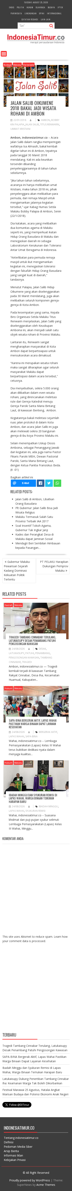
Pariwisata (16, 13)
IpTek (60, 7)
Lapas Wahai (16, 736)
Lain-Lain (45, 19)
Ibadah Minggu (48, 806)
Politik (20, 7)
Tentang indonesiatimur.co (21, 1138)
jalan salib (32, 124)
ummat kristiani (20, 129)
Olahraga (40, 7)
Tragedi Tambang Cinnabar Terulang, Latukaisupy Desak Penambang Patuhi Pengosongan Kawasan (32, 640)
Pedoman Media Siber (18, 1146)
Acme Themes (45, 1185)
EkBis (11, 7)
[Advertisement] (36, 990)
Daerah (8, 605)
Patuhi (29, 653)
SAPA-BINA (31, 736)
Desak (42, 648)
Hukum (30, 7)
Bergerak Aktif (48, 732)
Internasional (54, 13)
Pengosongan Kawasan (24, 657)
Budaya (51, 7)
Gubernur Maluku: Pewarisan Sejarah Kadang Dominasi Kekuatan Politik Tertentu (17, 570)
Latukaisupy (16, 653)
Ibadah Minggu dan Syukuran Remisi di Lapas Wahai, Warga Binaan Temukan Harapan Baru (33, 798)
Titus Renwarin (49, 124)
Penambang (42, 653)
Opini (41, 13)
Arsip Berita (11, 1151)
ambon (45, 120)
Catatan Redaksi (30, 19)
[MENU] (4, 54)
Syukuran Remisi (35, 811)
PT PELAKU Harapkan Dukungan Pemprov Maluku (54, 566)
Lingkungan (31, 13)
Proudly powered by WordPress (29, 1180)
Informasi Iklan (13, 1155)
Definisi (8, 1142)
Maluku (17, 64)
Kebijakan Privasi (15, 1160)
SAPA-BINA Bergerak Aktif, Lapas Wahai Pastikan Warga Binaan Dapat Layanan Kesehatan (33, 723)
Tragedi (27, 662)
